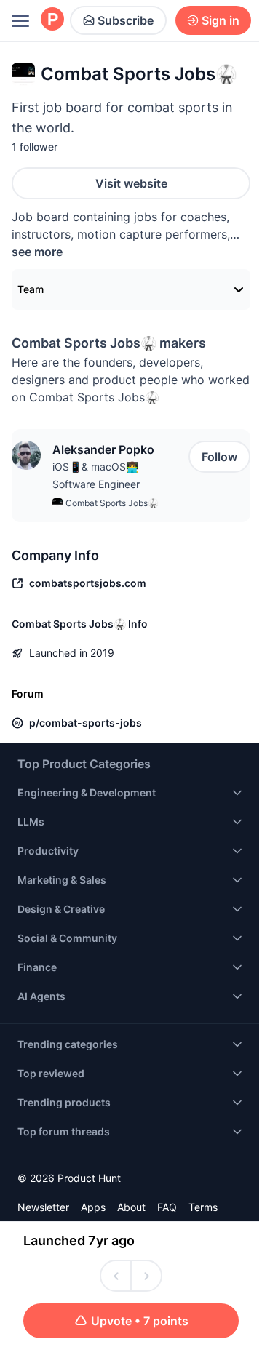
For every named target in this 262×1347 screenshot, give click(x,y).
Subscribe (126, 20)
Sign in (220, 20)
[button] (26, 455)
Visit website (131, 183)
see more (37, 251)
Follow (219, 456)
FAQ (167, 1207)
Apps (93, 1207)
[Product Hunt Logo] (52, 20)
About (131, 1207)
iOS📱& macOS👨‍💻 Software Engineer (96, 475)
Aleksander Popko (103, 449)
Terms (203, 1207)
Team (30, 289)
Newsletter (43, 1207)
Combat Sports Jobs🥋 (112, 502)
